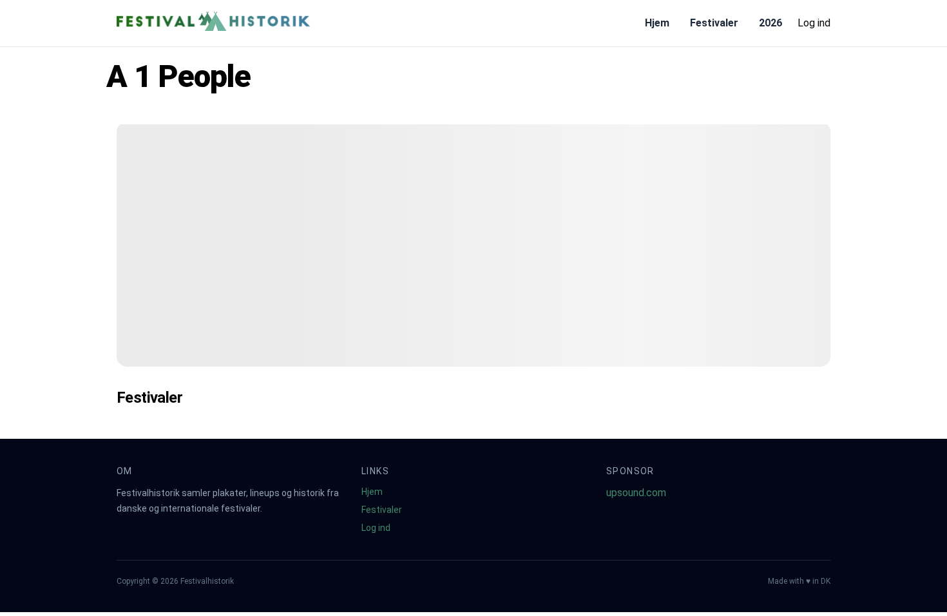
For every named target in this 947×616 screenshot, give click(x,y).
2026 (770, 23)
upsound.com (636, 492)
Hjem (657, 23)
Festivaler (714, 23)
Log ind (814, 23)
